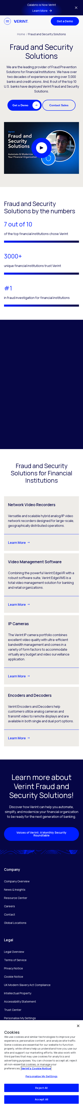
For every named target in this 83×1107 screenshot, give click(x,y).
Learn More (17, 542)
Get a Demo (65, 21)
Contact (9, 914)
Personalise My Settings (20, 1018)
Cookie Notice (13, 976)
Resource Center (15, 898)
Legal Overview (14, 952)
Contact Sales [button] (58, 105)
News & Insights (14, 889)
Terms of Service (15, 960)
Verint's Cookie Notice (36, 1068)
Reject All (41, 1088)
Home (22, 34)
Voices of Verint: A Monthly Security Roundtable (41, 834)
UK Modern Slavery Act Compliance (27, 985)
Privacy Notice (13, 968)
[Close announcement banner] (76, 8)
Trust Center (12, 1010)
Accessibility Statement (20, 1001)
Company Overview (17, 881)
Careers (9, 906)
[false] (78, 1025)
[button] (24, 105)
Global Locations (15, 923)
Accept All (41, 1099)
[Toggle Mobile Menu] (7, 21)
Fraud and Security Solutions (47, 34)
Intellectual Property (17, 993)
